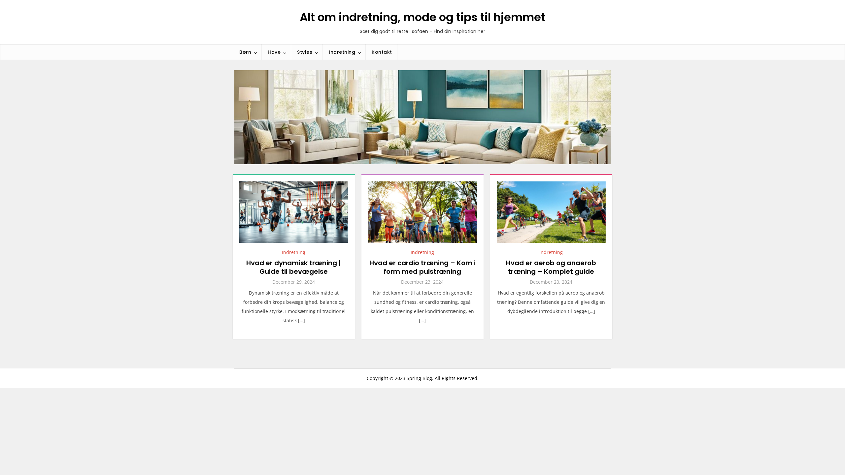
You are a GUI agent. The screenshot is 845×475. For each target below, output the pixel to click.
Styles (304, 52)
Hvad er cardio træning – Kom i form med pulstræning (422, 267)
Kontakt (382, 52)
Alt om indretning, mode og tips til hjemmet (422, 17)
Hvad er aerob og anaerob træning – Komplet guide (551, 267)
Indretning (342, 52)
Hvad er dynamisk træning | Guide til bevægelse (293, 267)
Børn (245, 52)
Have (274, 52)
